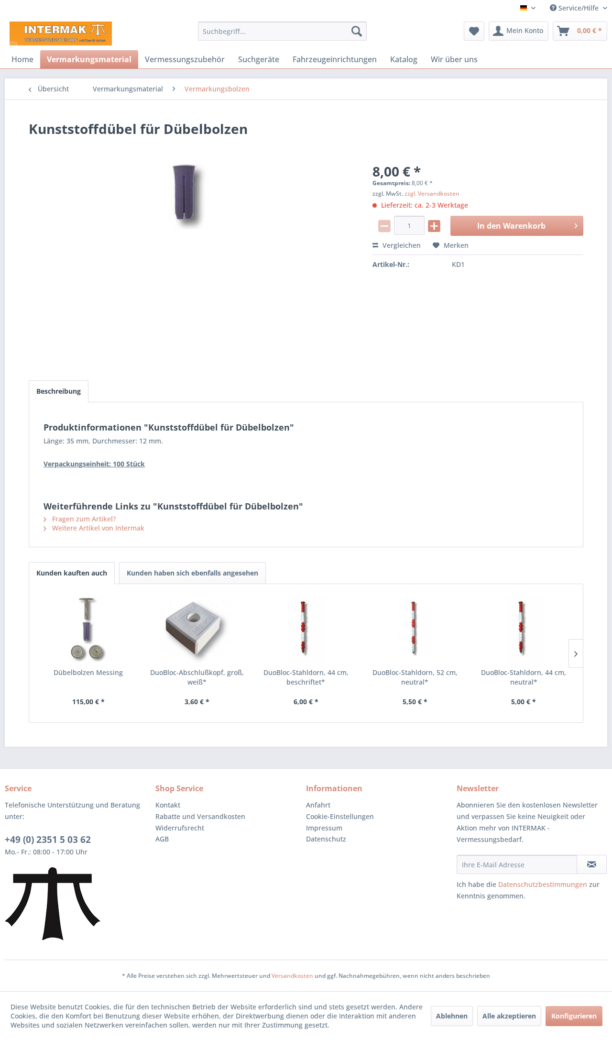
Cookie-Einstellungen (340, 816)
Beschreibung (58, 391)
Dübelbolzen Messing (88, 672)
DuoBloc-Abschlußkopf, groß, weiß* (197, 677)
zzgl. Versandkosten (431, 193)
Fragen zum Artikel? (83, 518)
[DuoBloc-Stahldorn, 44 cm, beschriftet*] (306, 629)
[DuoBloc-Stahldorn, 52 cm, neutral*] (415, 629)
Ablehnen (452, 1015)
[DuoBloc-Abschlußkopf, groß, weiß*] (197, 629)
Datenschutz (326, 838)
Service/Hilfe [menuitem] (579, 7)
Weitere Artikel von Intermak (97, 527)
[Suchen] (357, 31)
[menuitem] (282, 31)
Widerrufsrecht (179, 827)
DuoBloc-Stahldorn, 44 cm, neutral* (523, 677)
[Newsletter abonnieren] (592, 864)
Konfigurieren (574, 1015)
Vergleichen (401, 245)
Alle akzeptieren (509, 1015)
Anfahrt (318, 804)
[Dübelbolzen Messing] (88, 629)
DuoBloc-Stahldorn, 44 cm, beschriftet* (306, 677)
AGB (162, 838)
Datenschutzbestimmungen (542, 884)
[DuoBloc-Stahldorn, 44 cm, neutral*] (523, 629)
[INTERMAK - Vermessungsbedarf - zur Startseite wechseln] (61, 33)
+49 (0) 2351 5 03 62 (48, 839)
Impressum (324, 827)
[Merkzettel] (474, 31)
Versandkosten (292, 976)
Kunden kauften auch (71, 572)
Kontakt (167, 804)
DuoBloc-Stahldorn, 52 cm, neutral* (415, 677)
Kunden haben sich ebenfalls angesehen (192, 572)
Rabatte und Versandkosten (200, 816)
